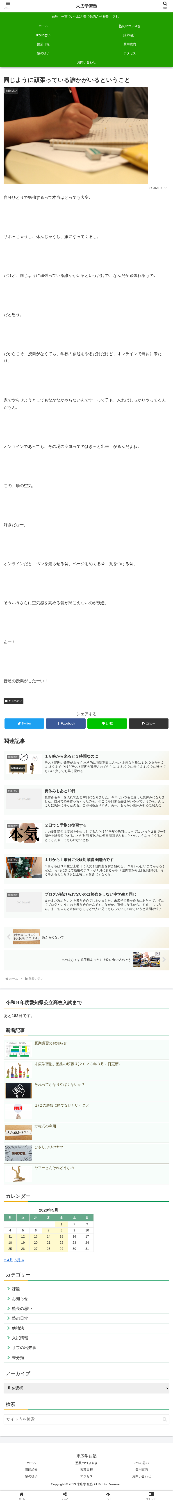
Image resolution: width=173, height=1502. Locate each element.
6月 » (19, 1260)
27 (36, 1248)
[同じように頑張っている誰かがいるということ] (106, 929)
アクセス (86, 1476)
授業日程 (86, 1469)
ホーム (31, 1463)
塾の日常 (20, 1318)
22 (61, 1242)
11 (10, 1236)
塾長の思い (15, 701)
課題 (16, 1289)
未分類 (18, 1357)
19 (23, 1242)
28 (48, 1248)
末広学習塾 (86, 6)
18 (10, 1242)
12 (23, 1236)
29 (61, 1248)
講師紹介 (31, 1469)
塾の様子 (31, 1476)
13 (36, 1236)
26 (23, 1248)
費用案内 (141, 1469)
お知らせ (20, 1298)
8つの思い (141, 1463)
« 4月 (8, 1260)
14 (48, 1236)
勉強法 (18, 1328)
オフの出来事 (24, 1347)
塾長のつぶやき (86, 1463)
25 (10, 1248)
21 (48, 1242)
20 (36, 1242)
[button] (149, 723)
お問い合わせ (141, 1476)
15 (61, 1236)
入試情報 (20, 1338)
